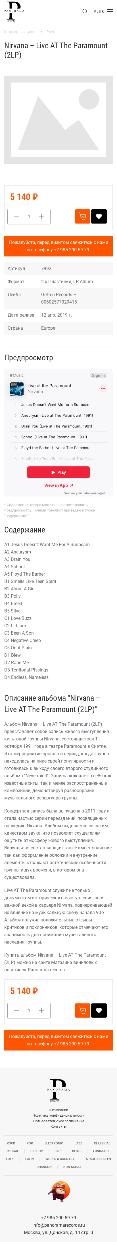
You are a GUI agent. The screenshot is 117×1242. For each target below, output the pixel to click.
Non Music (72, 1167)
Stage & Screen (98, 1159)
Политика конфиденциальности (59, 1115)
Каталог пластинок (20, 32)
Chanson (44, 1167)
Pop (30, 1143)
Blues (77, 1151)
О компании (58, 1110)
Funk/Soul (101, 1151)
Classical (102, 1143)
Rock (50, 32)
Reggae (13, 1151)
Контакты (58, 1127)
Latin (29, 1159)
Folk (10, 1159)
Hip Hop (36, 1151)
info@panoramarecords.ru (58, 1225)
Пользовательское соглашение (58, 1121)
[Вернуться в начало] (14, 11)
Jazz (78, 1143)
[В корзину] (82, 216)
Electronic (54, 1143)
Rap (57, 1151)
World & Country (59, 1159)
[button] (85, 11)
